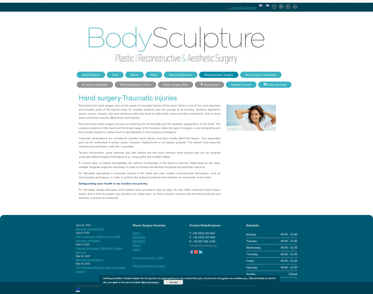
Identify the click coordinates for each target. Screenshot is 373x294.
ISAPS (136, 249)
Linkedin (295, 5)
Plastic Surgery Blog (175, 84)
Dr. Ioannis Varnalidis (95, 84)
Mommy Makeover (180, 74)
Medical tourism (241, 84)
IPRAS (137, 245)
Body (154, 74)
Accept (173, 282)
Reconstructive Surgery (218, 74)
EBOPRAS (139, 237)
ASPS (136, 233)
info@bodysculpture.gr (203, 245)
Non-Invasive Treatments (260, 74)
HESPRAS (139, 241)
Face (115, 74)
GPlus (288, 5)
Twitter (281, 5)
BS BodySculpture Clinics (135, 84)
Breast (135, 74)
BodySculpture (91, 74)
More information (150, 282)
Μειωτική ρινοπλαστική (90, 229)
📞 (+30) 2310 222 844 (241, 7)
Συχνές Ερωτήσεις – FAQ (148, 257)
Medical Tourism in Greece (149, 265)
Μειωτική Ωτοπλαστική (89, 259)
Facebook (274, 5)
